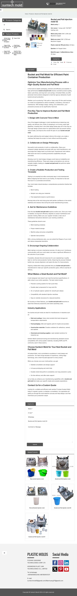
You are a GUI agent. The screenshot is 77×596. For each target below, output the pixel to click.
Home (26, 13)
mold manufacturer (62, 149)
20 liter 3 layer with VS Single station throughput (7, 40)
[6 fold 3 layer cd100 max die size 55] (12, 47)
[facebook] (54, 562)
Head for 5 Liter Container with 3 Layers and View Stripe (17, 53)
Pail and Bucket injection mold (37, 508)
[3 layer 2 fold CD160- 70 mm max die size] (3, 53)
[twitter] (54, 569)
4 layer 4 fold (17, 38)
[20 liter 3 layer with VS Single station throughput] (3, 40)
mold (48, 122)
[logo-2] (12, 3)
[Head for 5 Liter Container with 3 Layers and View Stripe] (12, 53)
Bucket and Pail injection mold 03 (62, 508)
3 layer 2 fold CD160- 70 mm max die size (7, 52)
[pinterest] (60, 569)
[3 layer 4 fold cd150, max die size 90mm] (3, 47)
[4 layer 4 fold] (12, 38)
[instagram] (60, 562)
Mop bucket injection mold (37, 479)
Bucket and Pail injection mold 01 (37, 536)
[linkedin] (66, 562)
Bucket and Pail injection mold (62, 479)
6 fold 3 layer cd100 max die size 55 (17, 46)
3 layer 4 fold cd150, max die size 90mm (7, 46)
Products (31, 13)
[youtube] (66, 569)
